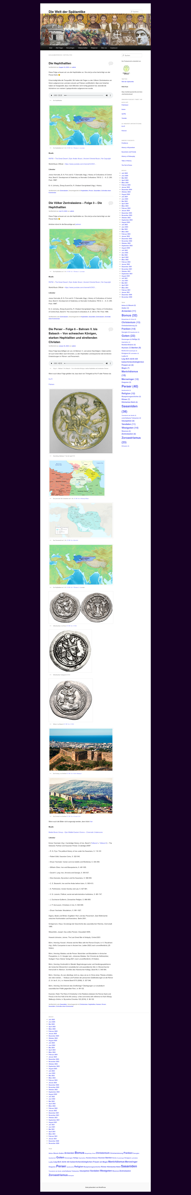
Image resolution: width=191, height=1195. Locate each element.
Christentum (84, 1004)
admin (74, 67)
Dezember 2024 (127, 189)
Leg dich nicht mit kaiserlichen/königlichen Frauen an (133, 361)
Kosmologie (132, 351)
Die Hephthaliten (60, 63)
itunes (123, 109)
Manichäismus (116, 1161)
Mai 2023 (125, 229)
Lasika (125, 356)
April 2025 (125, 180)
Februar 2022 (126, 262)
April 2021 (125, 285)
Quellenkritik (126, 390)
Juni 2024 (125, 199)
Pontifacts (125, 143)
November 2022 (127, 241)
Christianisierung (129, 325)
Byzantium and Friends (129, 152)
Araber (125, 308)
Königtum (126, 353)
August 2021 (126, 276)
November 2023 (127, 215)
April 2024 (125, 203)
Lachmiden (135, 353)
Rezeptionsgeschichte (131, 396)
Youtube (124, 118)
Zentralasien (64, 191)
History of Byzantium (128, 147)
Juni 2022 (125, 253)
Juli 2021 (125, 278)
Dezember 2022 (127, 238)
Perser (91, 191)
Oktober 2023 (126, 217)
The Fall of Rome (127, 165)
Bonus (129, 315)
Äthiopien (125, 446)
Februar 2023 (126, 234)
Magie (125, 368)
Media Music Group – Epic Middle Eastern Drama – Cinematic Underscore (76, 832)
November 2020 (127, 297)
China (133, 319)
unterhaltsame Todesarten (131, 418)
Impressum (113, 48)
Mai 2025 (125, 178)
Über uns (104, 48)
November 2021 (127, 269)
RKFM (51, 158)
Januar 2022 (126, 264)
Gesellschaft (134, 332)
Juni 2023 (125, 227)
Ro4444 (76, 540)
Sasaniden (97, 191)
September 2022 (127, 245)
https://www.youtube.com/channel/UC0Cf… (80, 164)
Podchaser (125, 105)
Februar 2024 (126, 208)
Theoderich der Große (129, 415)
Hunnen (98, 1004)
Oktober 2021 (126, 271)
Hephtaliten (84, 191)
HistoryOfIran (85, 498)
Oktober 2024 (126, 192)
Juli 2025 (125, 173)
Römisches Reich (130, 402)
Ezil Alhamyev (78, 773)
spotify (124, 114)
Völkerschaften (83, 48)
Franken (129, 328)
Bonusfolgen (70, 48)
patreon (78, 224)
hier (91, 821)
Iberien (136, 347)
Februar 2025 (126, 185)
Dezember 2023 (127, 213)
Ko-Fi (51, 379)
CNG (75, 626)
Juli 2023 (125, 224)
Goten (128, 336)
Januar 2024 (126, 210)
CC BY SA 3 (69, 148)
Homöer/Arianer (129, 344)
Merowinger (130, 379)
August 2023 (126, 222)
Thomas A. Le (77, 587)
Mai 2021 (125, 283)
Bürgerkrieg (126, 319)
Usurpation (128, 420)
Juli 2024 (125, 197)
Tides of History (127, 161)
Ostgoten (126, 382)
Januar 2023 (126, 236)
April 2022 (125, 257)
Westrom (126, 431)
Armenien (129, 310)
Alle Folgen (59, 48)
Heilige (136, 339)
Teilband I (94, 843)
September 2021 (127, 274)
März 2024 (125, 206)
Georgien (126, 332)
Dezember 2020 (127, 295)
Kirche (125, 351)
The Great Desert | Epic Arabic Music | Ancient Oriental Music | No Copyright (83, 158)
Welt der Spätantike (128, 82)
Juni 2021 (125, 280)
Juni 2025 (125, 176)
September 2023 (127, 220)
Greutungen (127, 339)
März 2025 (125, 182)
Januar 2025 (126, 187)
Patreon (51, 384)
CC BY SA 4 (77, 498)
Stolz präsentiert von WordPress (95, 1187)
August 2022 (126, 248)
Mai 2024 (125, 201)
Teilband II (103, 843)
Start (50, 48)
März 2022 (125, 259)
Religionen (94, 48)
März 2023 (125, 232)
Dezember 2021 (127, 266)
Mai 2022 (125, 255)
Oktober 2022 (126, 243)
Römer (126, 399)
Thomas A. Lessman (79, 148)
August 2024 (126, 194)
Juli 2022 (125, 250)
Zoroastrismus (58, 1175)
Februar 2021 (126, 290)
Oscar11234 (77, 816)
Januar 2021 (126, 292)
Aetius (125, 305)
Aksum (132, 305)
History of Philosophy (128, 156)
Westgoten (130, 427)
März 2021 (125, 288)
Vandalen (129, 424)
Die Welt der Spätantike (67, 11)
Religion (128, 393)
